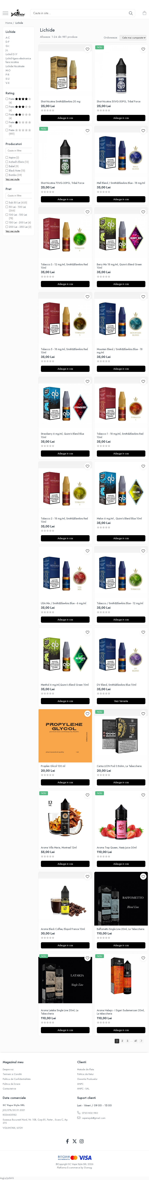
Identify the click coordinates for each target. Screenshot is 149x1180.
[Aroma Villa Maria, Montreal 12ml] (65, 817)
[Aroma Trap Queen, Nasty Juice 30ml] (121, 817)
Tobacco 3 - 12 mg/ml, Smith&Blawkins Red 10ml (64, 266)
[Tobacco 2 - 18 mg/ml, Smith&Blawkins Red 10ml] (65, 488)
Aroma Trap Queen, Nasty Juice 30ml (117, 847)
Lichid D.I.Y (11, 54)
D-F (7, 42)
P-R (7, 74)
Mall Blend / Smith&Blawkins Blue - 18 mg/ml (121, 183)
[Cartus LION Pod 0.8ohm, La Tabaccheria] (121, 736)
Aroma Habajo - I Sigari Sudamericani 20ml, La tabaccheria (120, 1012)
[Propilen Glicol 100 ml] (65, 736)
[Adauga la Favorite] (87, 49)
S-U (7, 79)
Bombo (13, 175)
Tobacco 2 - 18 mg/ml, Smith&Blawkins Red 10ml (64, 520)
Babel (12, 166)
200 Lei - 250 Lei (18, 227)
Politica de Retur (85, 1074)
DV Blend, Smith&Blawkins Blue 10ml (116, 684)
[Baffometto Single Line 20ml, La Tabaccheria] (121, 899)
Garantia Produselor (87, 1079)
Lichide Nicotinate (15, 66)
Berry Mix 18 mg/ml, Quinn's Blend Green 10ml (119, 266)
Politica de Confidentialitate (17, 1079)
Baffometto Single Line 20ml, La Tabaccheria (120, 929)
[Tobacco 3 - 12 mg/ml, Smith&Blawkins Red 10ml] (65, 234)
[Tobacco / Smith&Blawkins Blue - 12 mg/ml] (121, 573)
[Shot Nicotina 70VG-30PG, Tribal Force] (65, 153)
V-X (7, 83)
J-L (7, 50)
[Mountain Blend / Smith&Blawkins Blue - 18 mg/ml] (121, 319)
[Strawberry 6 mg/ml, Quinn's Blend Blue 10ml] (65, 403)
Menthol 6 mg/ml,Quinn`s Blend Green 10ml (65, 684)
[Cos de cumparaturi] (144, 13)
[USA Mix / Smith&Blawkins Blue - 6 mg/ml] (65, 573)
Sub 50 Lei (14, 202)
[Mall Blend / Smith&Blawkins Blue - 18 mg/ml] (121, 153)
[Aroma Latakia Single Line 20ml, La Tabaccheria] (65, 980)
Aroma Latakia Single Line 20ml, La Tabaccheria (59, 1012)
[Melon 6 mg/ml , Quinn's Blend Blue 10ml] (121, 488)
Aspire (12, 157)
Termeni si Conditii (12, 1074)
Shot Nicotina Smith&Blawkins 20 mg (60, 101)
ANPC (80, 1084)
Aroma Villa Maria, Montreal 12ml (59, 847)
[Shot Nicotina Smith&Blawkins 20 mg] (65, 71)
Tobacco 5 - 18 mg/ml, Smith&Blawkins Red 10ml (64, 351)
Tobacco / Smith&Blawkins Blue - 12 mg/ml (120, 603)
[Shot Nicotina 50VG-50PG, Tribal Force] (121, 71)
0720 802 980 (89, 1113)
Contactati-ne (9, 1088)
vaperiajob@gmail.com (93, 1118)
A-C (8, 37)
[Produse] (5, 13)
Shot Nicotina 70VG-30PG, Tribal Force (62, 183)
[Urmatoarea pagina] (141, 1041)
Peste (12, 99)
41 (135, 1041)
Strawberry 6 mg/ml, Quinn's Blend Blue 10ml (62, 435)
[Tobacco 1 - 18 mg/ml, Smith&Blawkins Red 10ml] (121, 403)
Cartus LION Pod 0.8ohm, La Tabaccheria (119, 766)
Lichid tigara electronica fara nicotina (18, 60)
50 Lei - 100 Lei (17, 207)
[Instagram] (81, 1141)
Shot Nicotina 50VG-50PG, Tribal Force (118, 101)
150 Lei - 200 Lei (18, 222)
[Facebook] (67, 1141)
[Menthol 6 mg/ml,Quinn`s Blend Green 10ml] (65, 654)
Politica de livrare (11, 1084)
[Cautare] (130, 13)
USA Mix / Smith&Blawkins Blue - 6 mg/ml (63, 603)
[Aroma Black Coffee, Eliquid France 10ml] (65, 899)
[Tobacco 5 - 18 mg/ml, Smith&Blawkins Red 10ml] (65, 319)
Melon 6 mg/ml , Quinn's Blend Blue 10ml (119, 518)
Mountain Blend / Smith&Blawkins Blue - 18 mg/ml (119, 351)
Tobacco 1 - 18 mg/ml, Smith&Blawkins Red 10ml (120, 435)
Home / (10, 23)
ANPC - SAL (83, 1088)
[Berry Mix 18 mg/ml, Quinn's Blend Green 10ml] (121, 234)
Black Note (14, 170)
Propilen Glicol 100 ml (53, 766)
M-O (8, 70)
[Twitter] (74, 1141)
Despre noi (8, 1069)
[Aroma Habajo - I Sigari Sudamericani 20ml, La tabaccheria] (121, 980)
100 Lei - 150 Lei (18, 215)
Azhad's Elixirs (16, 162)
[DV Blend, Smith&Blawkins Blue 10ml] (121, 654)
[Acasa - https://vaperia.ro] (18, 13)
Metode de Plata (85, 1069)
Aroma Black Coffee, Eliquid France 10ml (63, 929)
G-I (7, 46)
